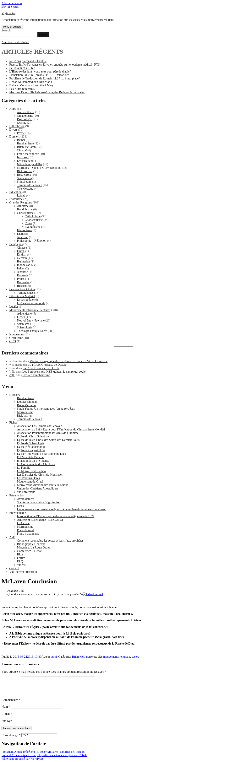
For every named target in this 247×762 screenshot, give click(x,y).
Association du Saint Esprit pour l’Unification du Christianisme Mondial (61, 429)
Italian (21, 268)
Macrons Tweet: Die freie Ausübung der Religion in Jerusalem (47, 92)
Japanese (22, 271)
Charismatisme (34, 219)
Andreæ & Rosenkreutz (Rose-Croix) (40, 519)
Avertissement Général (15, 42)
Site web (7, 720)
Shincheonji (24, 181)
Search (6, 30)
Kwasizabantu (25, 160)
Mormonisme (25, 412)
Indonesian (23, 265)
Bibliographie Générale (31, 544)
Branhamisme (25, 143)
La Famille (23, 467)
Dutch (21, 251)
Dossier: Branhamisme (36, 375)
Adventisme (24, 313)
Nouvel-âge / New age (31, 320)
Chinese (22, 247)
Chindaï (22, 150)
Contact (14, 568)
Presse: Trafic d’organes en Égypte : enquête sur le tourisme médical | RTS (54, 64)
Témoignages (25, 292)
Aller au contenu (12, 3)
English (21, 254)
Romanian (23, 282)
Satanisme (23, 324)
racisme (21, 122)
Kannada (22, 275)
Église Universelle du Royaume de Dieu (41, 453)
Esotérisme (16, 199)
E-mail (7, 713)
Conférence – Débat (29, 551)
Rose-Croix (24, 174)
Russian (22, 285)
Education (15, 192)
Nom (6, 706)
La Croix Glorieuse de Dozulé (48, 364)
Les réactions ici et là (22, 289)
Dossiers (14, 136)
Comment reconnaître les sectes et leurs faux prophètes (50, 540)
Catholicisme (33, 216)
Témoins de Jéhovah (29, 185)
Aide (12, 537)
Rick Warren (24, 171)
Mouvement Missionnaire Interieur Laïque (42, 485)
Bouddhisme (24, 209)
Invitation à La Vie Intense (33, 460)
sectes (135, 656)
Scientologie (24, 327)
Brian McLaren (26, 147)
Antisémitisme (25, 112)
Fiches (21, 317)
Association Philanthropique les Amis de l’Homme (48, 433)
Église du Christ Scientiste (33, 436)
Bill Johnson (17, 126)
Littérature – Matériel (22, 296)
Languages (16, 244)
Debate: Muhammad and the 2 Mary (31, 85)
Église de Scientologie (30, 443)
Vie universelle (26, 492)
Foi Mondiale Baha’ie (30, 457)
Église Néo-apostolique (31, 446)
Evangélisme (32, 226)
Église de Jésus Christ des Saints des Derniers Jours (48, 439)
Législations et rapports (31, 303)
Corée (28, 223)
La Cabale (23, 523)
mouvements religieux (116, 656)
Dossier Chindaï (27, 401)
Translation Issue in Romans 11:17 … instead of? (39, 75)
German (22, 258)
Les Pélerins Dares (28, 478)
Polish (21, 278)
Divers (13, 129)
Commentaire (11, 699)
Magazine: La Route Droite (33, 547)
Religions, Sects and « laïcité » (28, 61)
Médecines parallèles (29, 164)
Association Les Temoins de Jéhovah (39, 426)
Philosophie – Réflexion (31, 240)
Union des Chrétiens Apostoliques (37, 488)
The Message (25, 188)
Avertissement (25, 498)
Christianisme (25, 212)
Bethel (21, 140)
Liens (20, 505)
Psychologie (24, 119)
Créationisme (25, 115)
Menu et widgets (12, 26)
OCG (12, 341)
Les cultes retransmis (22, 88)
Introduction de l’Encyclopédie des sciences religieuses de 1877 (55, 516)
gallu (12, 375)
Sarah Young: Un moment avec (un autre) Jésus (46, 408)
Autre (12, 108)
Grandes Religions (20, 202)
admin (54, 656)
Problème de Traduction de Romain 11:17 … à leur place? (44, 78)
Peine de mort (25, 530)
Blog (20, 554)
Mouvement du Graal (30, 481)
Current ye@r (11, 735)
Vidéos (21, 564)
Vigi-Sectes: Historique (23, 571)
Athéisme (23, 206)
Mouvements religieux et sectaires (29, 310)
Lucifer (13, 306)
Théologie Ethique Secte (32, 330)
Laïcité (21, 195)
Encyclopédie (25, 299)
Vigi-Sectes (8, 13)
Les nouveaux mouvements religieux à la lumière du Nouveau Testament (61, 509)
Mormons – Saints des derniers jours (39, 167)
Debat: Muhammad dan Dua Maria (30, 82)
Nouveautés (16, 334)
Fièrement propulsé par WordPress (22, 758)
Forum (21, 557)
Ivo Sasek (23, 157)
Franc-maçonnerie (28, 153)
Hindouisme (24, 230)
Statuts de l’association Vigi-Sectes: (38, 502)
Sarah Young (25, 178)
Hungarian (23, 261)
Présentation (16, 495)
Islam (20, 233)
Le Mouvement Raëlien (31, 471)
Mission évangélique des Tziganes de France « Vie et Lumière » (68, 361)
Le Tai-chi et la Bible (22, 68)
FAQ (20, 561)
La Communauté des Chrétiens (36, 464)
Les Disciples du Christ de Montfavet (39, 474)
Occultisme (16, 337)
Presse (21, 133)
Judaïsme (22, 237)
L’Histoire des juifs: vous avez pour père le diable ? (40, 71)
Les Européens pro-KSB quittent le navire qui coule (53, 371)
